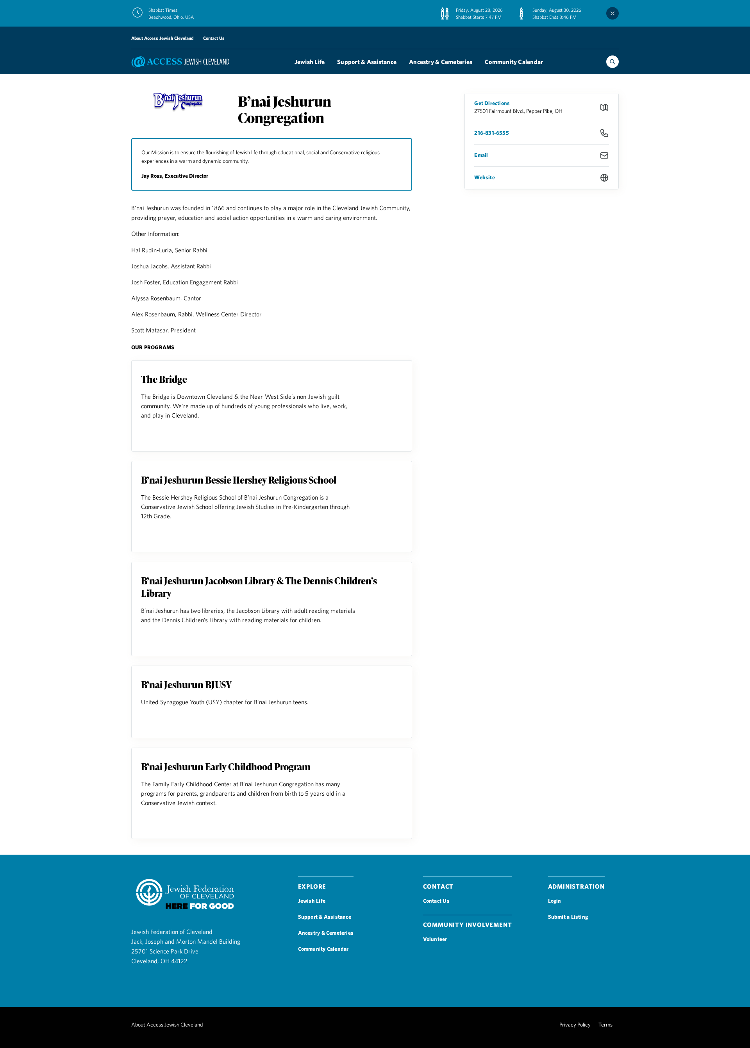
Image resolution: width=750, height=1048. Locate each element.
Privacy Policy (575, 1024)
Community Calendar (514, 61)
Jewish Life (310, 61)
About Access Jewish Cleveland (162, 38)
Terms (605, 1024)
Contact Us (214, 38)
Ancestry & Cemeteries (440, 61)
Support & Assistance (366, 61)
